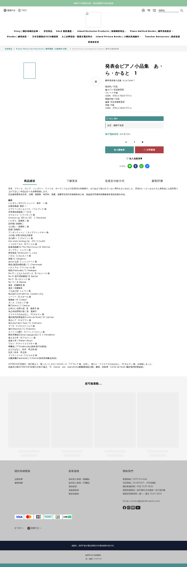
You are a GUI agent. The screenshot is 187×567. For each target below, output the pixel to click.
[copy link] (147, 166)
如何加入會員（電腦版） (80, 479)
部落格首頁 (93, 42)
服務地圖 (19, 482)
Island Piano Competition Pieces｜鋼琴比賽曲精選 (95, 49)
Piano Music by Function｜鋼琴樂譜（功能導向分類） (42, 49)
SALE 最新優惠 (64, 31)
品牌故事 (19, 479)
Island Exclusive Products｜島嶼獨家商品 (100, 31)
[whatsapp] (141, 166)
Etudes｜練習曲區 (17, 36)
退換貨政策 (74, 490)
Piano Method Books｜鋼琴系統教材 (150, 31)
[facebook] (135, 166)
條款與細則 (74, 493)
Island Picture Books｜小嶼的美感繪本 (117, 36)
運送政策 (73, 486)
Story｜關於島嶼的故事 (26, 31)
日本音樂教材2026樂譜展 (45, 36)
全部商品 (8, 49)
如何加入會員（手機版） (80, 482)
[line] (130, 166)
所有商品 (48, 31)
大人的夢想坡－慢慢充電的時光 (77, 36)
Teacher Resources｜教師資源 (162, 36)
